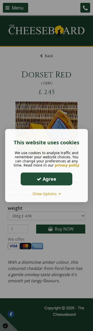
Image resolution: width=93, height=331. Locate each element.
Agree (48, 179)
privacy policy (67, 165)
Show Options (46, 193)
